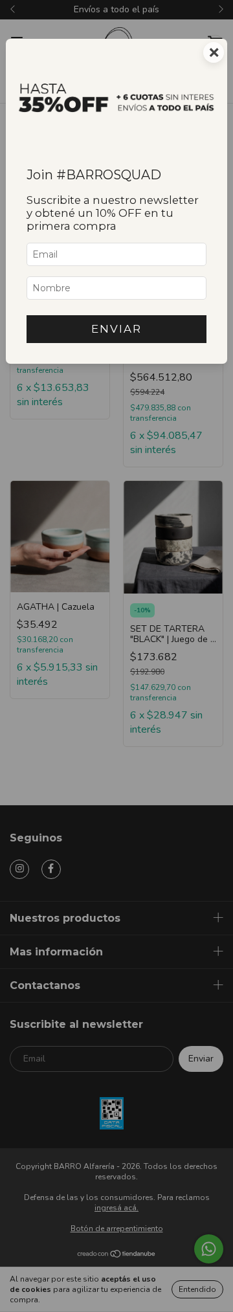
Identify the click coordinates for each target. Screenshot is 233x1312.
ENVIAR (116, 328)
